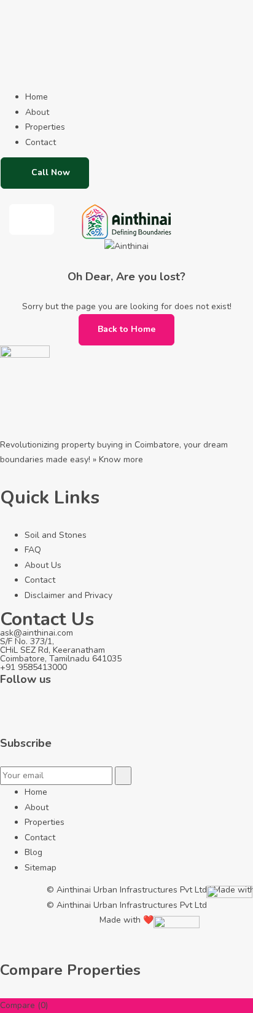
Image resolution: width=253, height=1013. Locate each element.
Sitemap (40, 867)
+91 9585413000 (33, 667)
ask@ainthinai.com (36, 633)
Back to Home (126, 329)
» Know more (118, 459)
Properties (45, 127)
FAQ (33, 550)
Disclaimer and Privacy (68, 595)
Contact (40, 142)
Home (36, 97)
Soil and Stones (56, 535)
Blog (33, 852)
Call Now (50, 172)
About (37, 112)
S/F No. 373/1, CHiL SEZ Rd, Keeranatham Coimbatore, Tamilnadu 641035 (61, 650)
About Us (43, 565)
